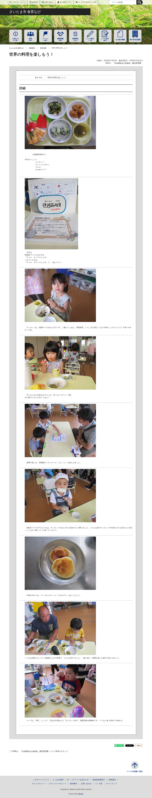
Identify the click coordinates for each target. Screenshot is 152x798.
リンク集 (98, 784)
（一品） (90, 39)
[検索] (139, 2)
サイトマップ (111, 784)
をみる (75, 39)
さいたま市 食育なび (16, 48)
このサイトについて (18, 2)
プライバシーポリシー (57, 784)
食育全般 (43, 48)
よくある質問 (58, 780)
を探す (30, 39)
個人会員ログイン (66, 2)
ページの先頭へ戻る (135, 771)
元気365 (80, 794)
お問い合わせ (49, 2)
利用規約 (112, 780)
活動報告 (32, 48)
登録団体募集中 (98, 780)
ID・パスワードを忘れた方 (78, 780)
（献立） (105, 39)
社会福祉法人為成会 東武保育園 (127, 63)
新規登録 (35, 2)
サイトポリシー (38, 784)
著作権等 (73, 784)
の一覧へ (15, 39)
